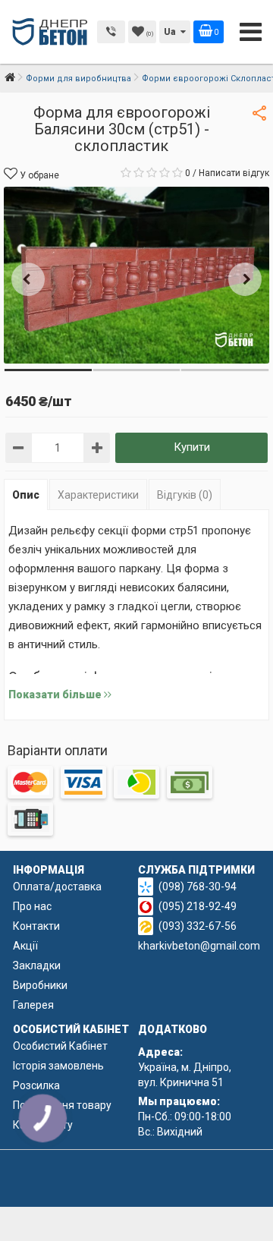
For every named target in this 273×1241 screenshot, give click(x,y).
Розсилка (36, 1085)
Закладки (37, 965)
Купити (192, 447)
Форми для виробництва (78, 78)
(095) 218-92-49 (197, 906)
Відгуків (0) (184, 495)
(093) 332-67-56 (197, 926)
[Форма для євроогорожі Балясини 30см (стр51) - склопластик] (136, 275)
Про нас (32, 906)
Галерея (33, 1005)
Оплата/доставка (57, 886)
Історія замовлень (58, 1066)
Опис (25, 495)
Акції (25, 946)
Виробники (40, 985)
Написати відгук (234, 173)
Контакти (36, 926)
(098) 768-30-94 (197, 886)
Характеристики (98, 495)
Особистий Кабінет (60, 1046)
